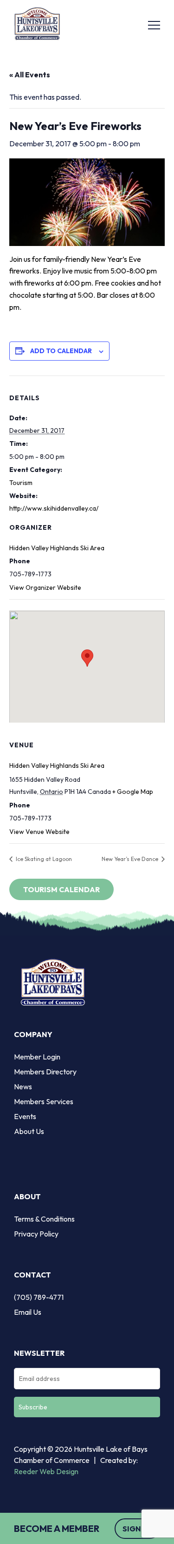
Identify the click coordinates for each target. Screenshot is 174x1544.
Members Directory (45, 1071)
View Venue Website (39, 831)
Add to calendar (61, 351)
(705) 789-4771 (39, 1297)
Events (25, 1116)
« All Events (29, 74)
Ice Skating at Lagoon (43, 858)
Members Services (43, 1101)
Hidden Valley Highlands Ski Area (56, 548)
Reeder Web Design (46, 1471)
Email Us (27, 1312)
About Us (29, 1131)
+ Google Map (132, 791)
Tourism (20, 482)
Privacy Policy (36, 1233)
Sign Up (137, 1528)
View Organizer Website (45, 587)
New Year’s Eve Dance (131, 858)
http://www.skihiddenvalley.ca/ (53, 508)
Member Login (37, 1056)
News (23, 1086)
